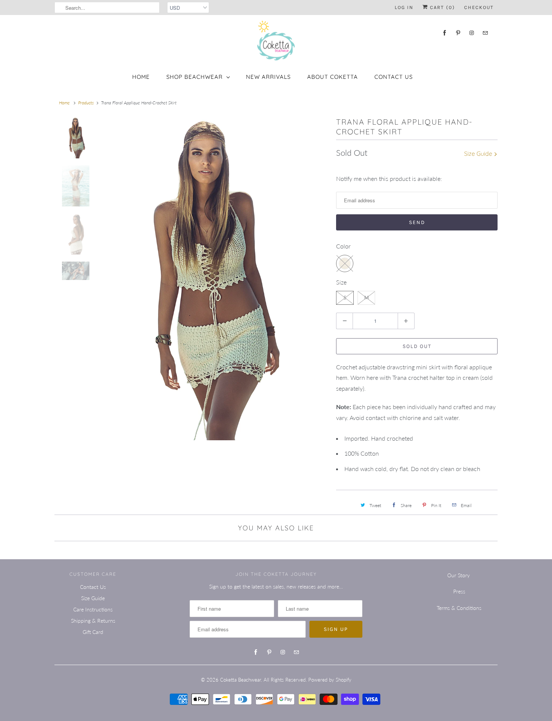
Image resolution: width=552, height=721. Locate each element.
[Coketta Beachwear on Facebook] (444, 32)
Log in (404, 7)
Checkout (479, 7)
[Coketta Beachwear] (276, 40)
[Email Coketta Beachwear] (485, 32)
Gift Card (93, 632)
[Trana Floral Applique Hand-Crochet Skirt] (206, 278)
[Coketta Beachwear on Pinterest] (458, 32)
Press (459, 591)
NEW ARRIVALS (268, 76)
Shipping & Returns (93, 620)
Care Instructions (93, 609)
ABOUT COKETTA (332, 76)
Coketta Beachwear (240, 680)
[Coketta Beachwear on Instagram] (472, 32)
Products (86, 102)
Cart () (441, 7)
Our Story (458, 575)
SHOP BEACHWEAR (194, 76)
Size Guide (479, 153)
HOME (141, 76)
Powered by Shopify (329, 680)
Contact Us (393, 76)
